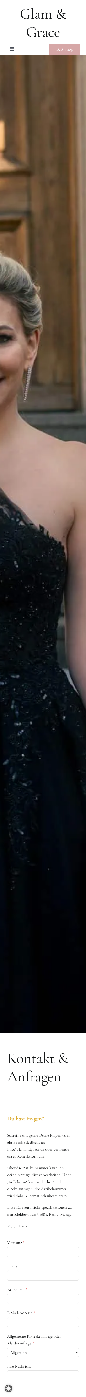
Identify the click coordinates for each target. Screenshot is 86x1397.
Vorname (16, 1242)
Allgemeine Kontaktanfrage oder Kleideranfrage (34, 1340)
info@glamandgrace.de (25, 1149)
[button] (8, 1388)
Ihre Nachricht (19, 1366)
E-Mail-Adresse (21, 1312)
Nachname (17, 1289)
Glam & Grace (43, 23)
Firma (12, 1265)
